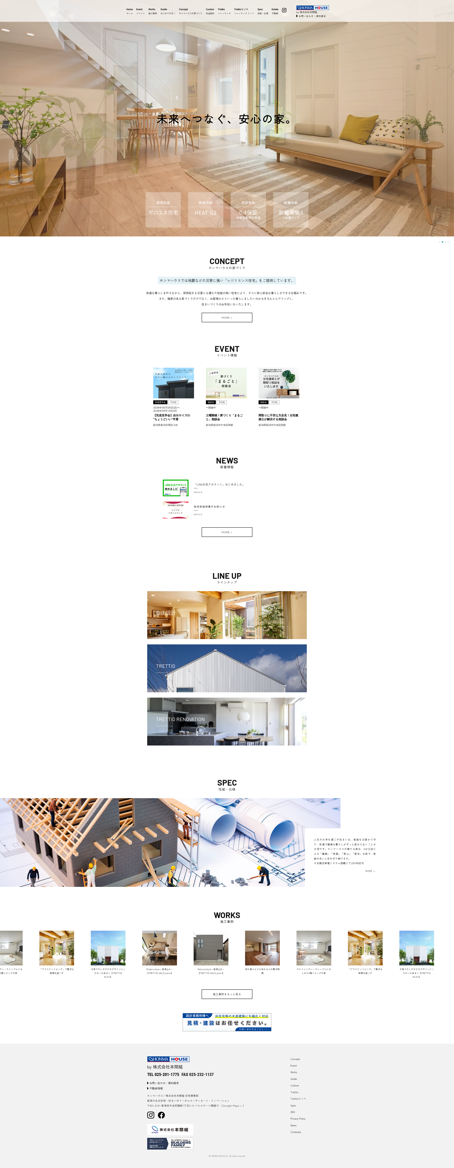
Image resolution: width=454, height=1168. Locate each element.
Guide (293, 1079)
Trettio (294, 1092)
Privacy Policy (298, 1118)
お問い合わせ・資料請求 (312, 16)
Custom (294, 1085)
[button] (439, 242)
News (293, 1125)
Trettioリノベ (298, 1098)
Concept (295, 1059)
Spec (293, 1105)
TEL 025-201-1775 (163, 1074)
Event (293, 1065)
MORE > (227, 317)
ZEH (292, 1112)
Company (295, 1132)
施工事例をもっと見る (227, 994)
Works (293, 1072)
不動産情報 (156, 1088)
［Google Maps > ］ (232, 1105)
